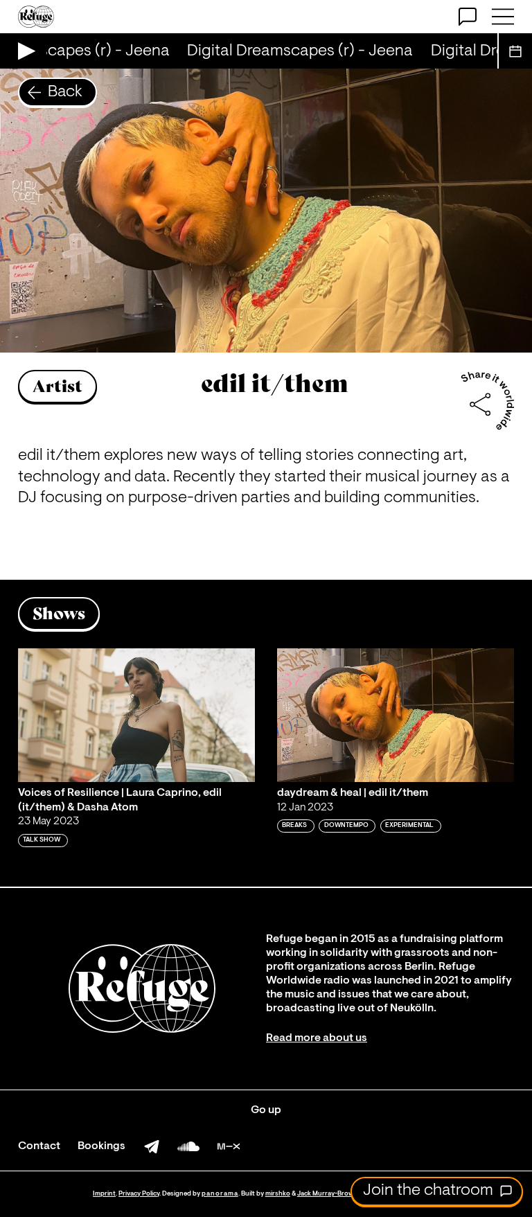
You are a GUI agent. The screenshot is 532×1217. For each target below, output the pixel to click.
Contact (39, 1146)
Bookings (101, 1146)
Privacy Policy (138, 1194)
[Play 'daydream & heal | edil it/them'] (395, 715)
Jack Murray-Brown (327, 1194)
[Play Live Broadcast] (23, 51)
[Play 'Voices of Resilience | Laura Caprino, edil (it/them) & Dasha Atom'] (136, 715)
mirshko (277, 1194)
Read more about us (316, 1038)
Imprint (104, 1194)
